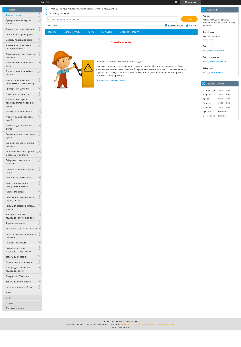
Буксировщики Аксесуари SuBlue (18, 22)
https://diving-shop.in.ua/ (215, 61)
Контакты (106, 32)
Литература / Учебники (17, 276)
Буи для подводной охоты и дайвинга (20, 144)
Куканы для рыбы (15, 191)
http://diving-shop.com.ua (215, 50)
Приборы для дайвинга (17, 88)
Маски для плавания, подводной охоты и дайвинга (21, 216)
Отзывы (9, 302)
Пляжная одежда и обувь (19, 287)
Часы (8, 292)
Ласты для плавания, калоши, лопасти (20, 207)
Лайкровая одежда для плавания (18, 162)
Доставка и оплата (15, 308)
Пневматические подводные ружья (20, 136)
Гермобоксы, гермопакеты (19, 177)
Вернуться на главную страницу (112, 80)
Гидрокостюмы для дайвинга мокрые (20, 73)
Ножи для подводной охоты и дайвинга (21, 235)
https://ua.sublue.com (213, 72)
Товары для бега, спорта (18, 281)
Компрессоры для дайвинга (20, 29)
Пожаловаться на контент (131, 324)
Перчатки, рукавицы (16, 242)
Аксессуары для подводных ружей (20, 118)
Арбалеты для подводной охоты (19, 127)
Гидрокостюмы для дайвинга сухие (20, 64)
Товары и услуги (14, 14)
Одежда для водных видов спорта (20, 170)
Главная (52, 32)
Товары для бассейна (17, 256)
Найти (189, 19)
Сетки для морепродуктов (19, 262)
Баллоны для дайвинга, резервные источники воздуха (21, 81)
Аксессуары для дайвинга (19, 111)
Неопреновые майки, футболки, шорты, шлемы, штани (22, 153)
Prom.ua (135, 321)
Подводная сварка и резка (19, 34)
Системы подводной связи (19, 39)
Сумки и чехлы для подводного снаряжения (18, 250)
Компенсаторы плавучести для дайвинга (21, 55)
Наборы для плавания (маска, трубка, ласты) (20, 199)
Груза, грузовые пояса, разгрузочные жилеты (17, 185)
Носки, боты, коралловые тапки (21, 228)
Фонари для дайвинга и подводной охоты (18, 269)
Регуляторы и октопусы (17, 94)
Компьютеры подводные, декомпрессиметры (18, 47)
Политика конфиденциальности (159, 324)
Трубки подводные (15, 223)
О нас (8, 297)
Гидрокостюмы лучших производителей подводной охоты (20, 102)
